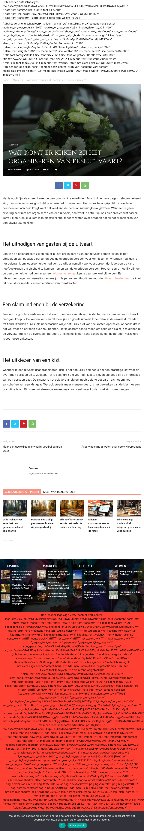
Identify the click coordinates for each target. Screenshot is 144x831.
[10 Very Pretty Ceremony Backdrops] (113, 574)
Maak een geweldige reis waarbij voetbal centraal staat (32, 448)
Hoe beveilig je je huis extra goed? (130, 593)
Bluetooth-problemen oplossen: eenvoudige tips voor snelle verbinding (22, 575)
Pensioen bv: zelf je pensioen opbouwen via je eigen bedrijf (42, 523)
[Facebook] (59, 185)
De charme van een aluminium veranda (57, 595)
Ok (62, 825)
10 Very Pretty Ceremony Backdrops (131, 573)
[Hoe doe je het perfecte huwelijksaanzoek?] (113, 585)
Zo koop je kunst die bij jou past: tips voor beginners (95, 594)
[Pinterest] (76, 185)
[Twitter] (67, 185)
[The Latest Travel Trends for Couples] (77, 574)
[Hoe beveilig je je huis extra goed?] (113, 595)
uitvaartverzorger (64, 273)
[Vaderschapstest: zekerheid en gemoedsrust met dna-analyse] (15, 508)
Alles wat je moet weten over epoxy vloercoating (111, 446)
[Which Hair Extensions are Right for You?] (5, 588)
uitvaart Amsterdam (117, 278)
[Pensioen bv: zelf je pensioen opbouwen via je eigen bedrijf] (43, 508)
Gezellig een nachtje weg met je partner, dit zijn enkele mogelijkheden (22, 599)
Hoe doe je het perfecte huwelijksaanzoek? (131, 583)
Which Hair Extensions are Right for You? (22, 587)
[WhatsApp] (85, 185)
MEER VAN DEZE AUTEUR (59, 491)
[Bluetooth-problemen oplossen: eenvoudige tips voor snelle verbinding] (5, 574)
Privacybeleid (77, 825)
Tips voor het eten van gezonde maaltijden (94, 583)
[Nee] (139, 821)
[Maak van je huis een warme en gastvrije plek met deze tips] (41, 574)
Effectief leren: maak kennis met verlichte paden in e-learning (71, 523)
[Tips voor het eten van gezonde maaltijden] (77, 585)
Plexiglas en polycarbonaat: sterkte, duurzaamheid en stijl (58, 585)
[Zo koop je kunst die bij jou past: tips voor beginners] (77, 595)
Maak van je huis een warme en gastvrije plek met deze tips (59, 574)
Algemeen (18, 80)
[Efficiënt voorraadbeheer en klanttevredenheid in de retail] (100, 508)
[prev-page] (5, 538)
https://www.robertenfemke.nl (43, 473)
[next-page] (11, 538)
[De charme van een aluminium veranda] (41, 597)
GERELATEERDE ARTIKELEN (22, 491)
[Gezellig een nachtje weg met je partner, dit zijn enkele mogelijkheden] (5, 598)
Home (6, 80)
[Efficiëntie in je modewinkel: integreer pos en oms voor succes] (129, 508)
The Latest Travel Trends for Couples (92, 573)
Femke (17, 169)
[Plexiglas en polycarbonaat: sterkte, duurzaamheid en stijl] (41, 585)
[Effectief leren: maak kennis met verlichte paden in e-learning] (72, 508)
